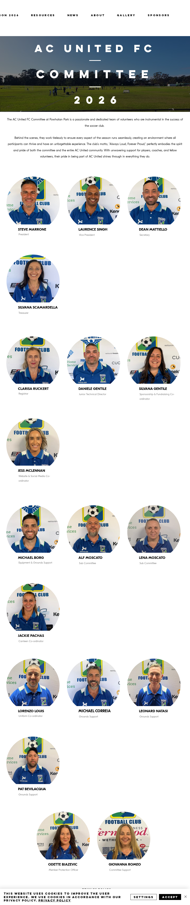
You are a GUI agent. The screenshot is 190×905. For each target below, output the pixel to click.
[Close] (185, 897)
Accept (170, 897)
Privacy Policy (54, 900)
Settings (144, 897)
